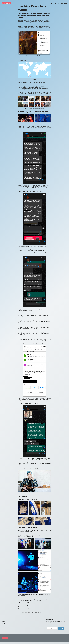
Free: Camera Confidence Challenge (31, 625)
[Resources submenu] (59, 3)
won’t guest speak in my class (43, 602)
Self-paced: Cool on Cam (28, 623)
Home (3, 621)
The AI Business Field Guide (29, 621)
